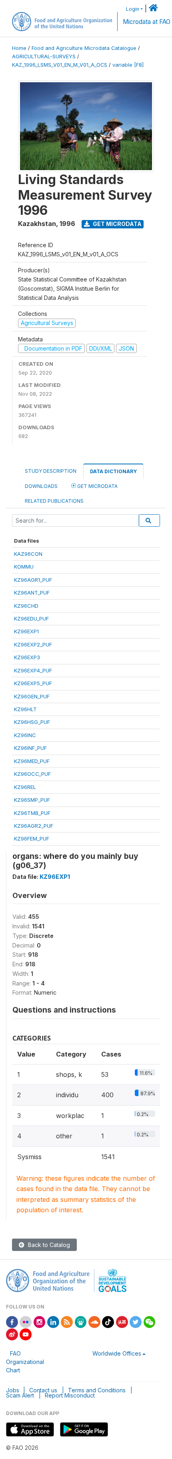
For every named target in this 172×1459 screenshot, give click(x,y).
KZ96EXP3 (27, 657)
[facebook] (12, 1321)
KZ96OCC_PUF (32, 774)
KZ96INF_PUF (30, 748)
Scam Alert (20, 1395)
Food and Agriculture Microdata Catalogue (84, 48)
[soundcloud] (94, 1321)
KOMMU (24, 566)
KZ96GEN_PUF (32, 696)
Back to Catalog (48, 1244)
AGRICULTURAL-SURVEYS (44, 56)
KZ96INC (25, 735)
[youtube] (26, 1333)
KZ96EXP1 (26, 631)
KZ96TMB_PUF (32, 813)
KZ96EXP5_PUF (33, 683)
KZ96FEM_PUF (31, 838)
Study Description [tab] (50, 471)
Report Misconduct (70, 1395)
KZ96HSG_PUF (32, 722)
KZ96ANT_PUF (32, 592)
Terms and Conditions (97, 1390)
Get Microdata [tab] (97, 486)
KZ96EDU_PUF (31, 618)
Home (19, 48)
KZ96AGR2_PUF (33, 826)
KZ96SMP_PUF (32, 800)
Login (132, 9)
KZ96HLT (25, 709)
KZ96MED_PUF (32, 761)
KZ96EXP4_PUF (33, 670)
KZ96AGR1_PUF (33, 580)
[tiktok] (108, 1321)
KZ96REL (25, 787)
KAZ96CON (28, 554)
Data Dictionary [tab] (113, 471)
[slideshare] (81, 1321)
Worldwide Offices (116, 1353)
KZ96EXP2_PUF (33, 644)
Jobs (12, 1390)
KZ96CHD (26, 606)
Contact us (43, 1390)
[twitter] (136, 1321)
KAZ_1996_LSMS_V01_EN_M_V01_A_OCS (59, 65)
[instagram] (40, 1321)
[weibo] (12, 1333)
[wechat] (150, 1321)
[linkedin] (53, 1321)
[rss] (67, 1321)
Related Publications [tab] (54, 501)
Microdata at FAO (146, 22)
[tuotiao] (122, 1321)
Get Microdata (117, 223)
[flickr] (26, 1321)
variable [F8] (128, 65)
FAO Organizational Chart (25, 1362)
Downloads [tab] (41, 486)
